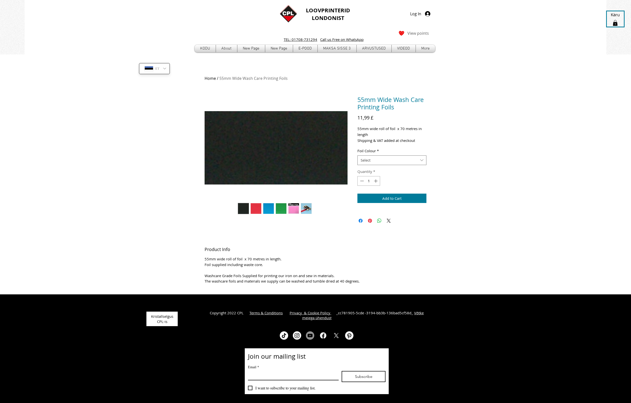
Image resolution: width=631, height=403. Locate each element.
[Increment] (376, 180)
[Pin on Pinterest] (370, 221)
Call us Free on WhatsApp (342, 39)
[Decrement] (361, 180)
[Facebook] (323, 335)
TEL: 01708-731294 (300, 39)
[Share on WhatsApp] (379, 221)
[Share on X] (389, 221)
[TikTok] (284, 335)
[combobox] (391, 160)
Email (253, 367)
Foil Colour (368, 150)
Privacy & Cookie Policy (310, 312)
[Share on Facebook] (361, 221)
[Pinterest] (349, 335)
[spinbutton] (369, 180)
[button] (305, 48)
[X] (336, 335)
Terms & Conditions (266, 312)
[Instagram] (297, 335)
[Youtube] (310, 335)
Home (210, 78)
